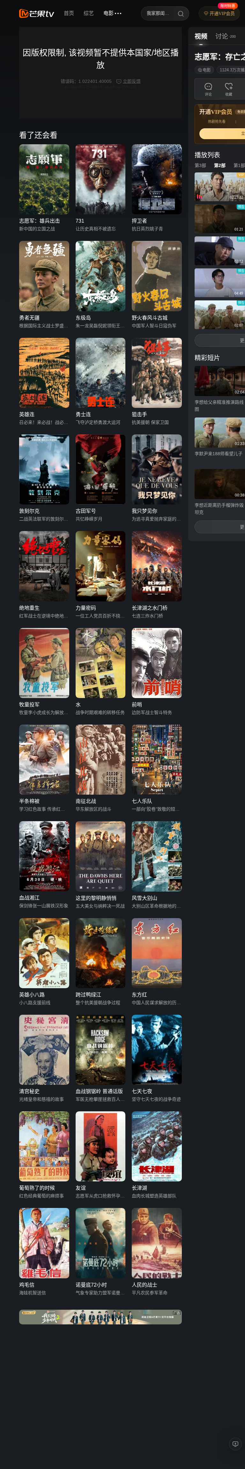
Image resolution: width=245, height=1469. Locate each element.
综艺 (89, 13)
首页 (69, 13)
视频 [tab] (201, 36)
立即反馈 (132, 81)
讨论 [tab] (221, 36)
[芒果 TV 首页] (36, 13)
